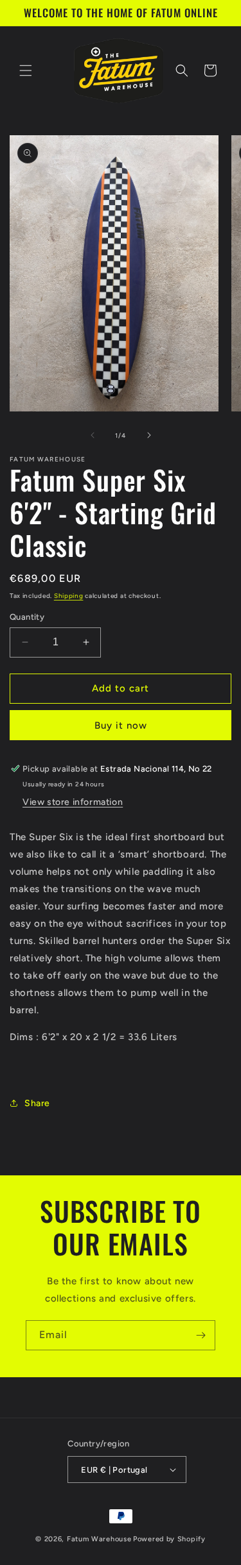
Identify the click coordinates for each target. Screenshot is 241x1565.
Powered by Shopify (169, 1539)
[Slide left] (92, 435)
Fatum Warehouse (99, 1539)
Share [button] (37, 1103)
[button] (26, 70)
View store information (72, 802)
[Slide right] (149, 435)
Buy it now (120, 725)
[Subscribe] (200, 1335)
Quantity (27, 617)
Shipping (69, 596)
